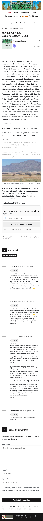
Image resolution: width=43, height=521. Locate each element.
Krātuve (17, 16)
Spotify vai (31, 196)
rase (3, 238)
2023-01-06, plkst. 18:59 (26, 302)
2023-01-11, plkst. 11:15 (27, 411)
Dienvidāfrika (30, 237)
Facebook (30, 24)
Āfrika (24, 237)
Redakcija (5, 29)
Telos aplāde (12, 24)
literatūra (38, 237)
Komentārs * (6, 444)
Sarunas (8, 16)
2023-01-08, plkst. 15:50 (24, 337)
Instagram (26, 24)
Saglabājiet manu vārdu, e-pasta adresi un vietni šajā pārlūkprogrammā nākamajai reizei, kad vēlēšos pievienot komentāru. (21, 490)
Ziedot (9, 12)
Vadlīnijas (33, 16)
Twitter (21, 24)
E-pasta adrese (8, 214)
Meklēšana (35, 24)
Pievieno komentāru (9, 255)
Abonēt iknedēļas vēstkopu (21, 224)
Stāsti (34, 12)
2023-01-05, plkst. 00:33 (26, 267)
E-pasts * (5, 479)
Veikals (25, 16)
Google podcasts (8, 198)
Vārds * (4, 470)
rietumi (7, 238)
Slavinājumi (25, 12)
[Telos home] (7, 517)
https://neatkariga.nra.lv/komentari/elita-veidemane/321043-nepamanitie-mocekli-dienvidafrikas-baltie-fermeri (21, 154)
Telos (30, 193)
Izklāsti (16, 12)
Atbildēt (14, 270)
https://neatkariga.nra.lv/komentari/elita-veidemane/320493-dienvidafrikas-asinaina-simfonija (19, 144)
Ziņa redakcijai (17, 24)
